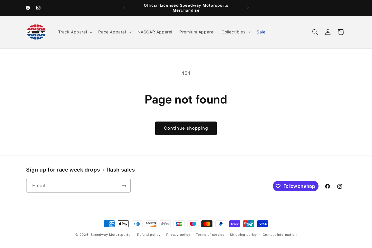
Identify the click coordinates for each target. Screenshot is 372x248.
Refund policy (148, 235)
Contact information (280, 235)
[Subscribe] (124, 185)
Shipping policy (243, 235)
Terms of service (210, 235)
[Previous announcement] (124, 7)
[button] (75, 32)
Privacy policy (178, 235)
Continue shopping (186, 128)
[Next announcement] (248, 7)
